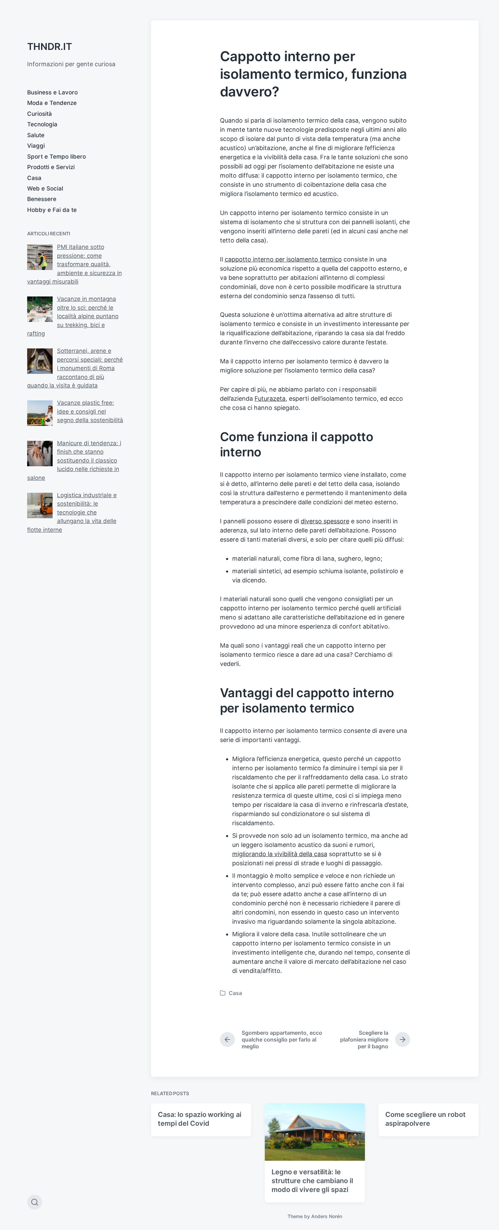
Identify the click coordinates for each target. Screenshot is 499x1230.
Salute (35, 135)
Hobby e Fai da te (52, 209)
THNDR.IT (49, 46)
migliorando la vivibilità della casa (279, 853)
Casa (34, 178)
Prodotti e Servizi (51, 167)
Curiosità (39, 113)
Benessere (41, 199)
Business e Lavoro (52, 92)
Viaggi (36, 145)
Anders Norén (326, 1216)
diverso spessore (325, 521)
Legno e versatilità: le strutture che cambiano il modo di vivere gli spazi (312, 1181)
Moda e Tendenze (52, 103)
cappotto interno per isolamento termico (283, 259)
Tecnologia (42, 124)
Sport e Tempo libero (56, 156)
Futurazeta (270, 398)
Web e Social (45, 188)
